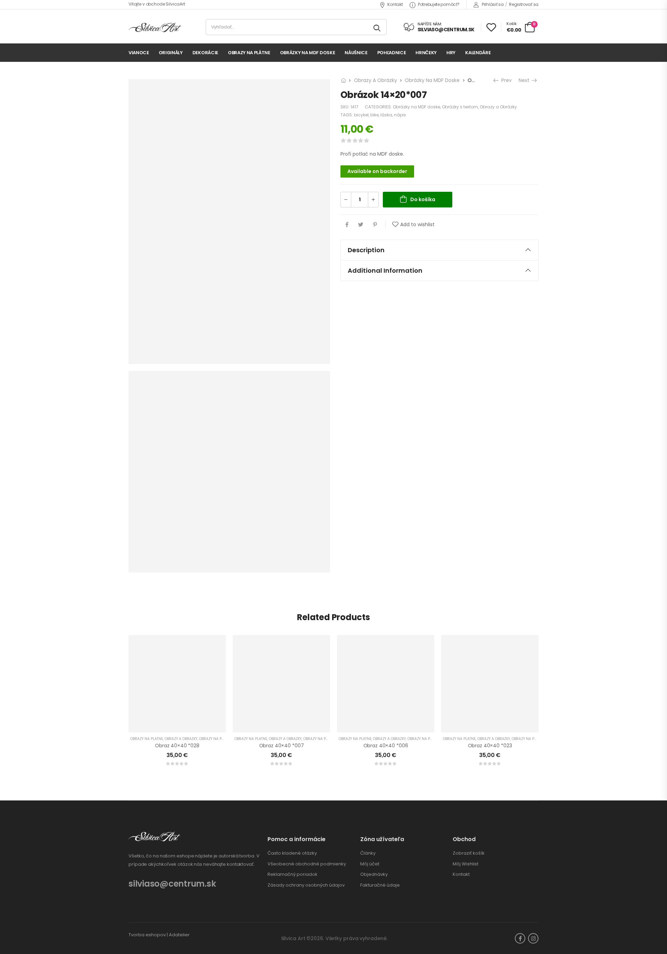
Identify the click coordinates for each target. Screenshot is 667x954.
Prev (506, 80)
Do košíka (422, 199)
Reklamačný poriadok (292, 874)
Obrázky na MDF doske (307, 52)
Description (366, 250)
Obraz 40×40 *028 (177, 745)
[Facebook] (346, 224)
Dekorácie (205, 52)
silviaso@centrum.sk (172, 883)
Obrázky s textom (460, 107)
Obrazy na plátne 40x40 (221, 738)
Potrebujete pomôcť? (438, 4)
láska (386, 115)
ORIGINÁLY (171, 52)
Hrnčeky (426, 52)
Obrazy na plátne (249, 52)
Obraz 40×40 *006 (385, 745)
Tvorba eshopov (147, 934)
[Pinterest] (375, 224)
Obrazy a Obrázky (375, 80)
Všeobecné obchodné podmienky (306, 864)
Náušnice (356, 52)
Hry (450, 52)
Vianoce (139, 52)
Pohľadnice (391, 52)
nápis (400, 115)
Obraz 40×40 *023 (490, 745)
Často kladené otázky (292, 853)
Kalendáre (478, 52)
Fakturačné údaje (380, 885)
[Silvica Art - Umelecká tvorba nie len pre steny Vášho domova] (155, 27)
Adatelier (179, 934)
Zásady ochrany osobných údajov (306, 885)
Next (525, 80)
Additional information (385, 270)
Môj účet (369, 864)
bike (374, 115)
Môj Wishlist (465, 864)
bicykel (361, 115)
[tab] (439, 250)
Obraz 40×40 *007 (281, 745)
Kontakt (395, 4)
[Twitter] (360, 224)
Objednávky (374, 874)
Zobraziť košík (469, 853)
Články (368, 853)
